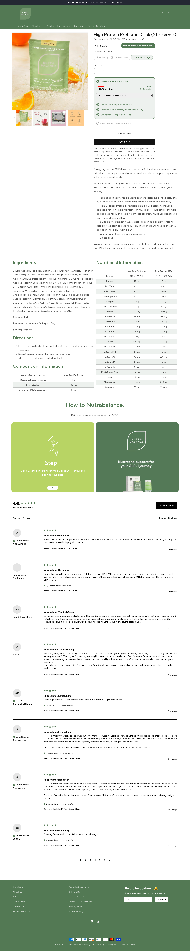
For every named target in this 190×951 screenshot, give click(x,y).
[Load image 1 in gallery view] (24, 118)
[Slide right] (85, 117)
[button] (37, 26)
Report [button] (71, 549)
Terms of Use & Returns (80, 901)
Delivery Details (77, 892)
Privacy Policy (75, 906)
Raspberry (102, 57)
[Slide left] (14, 117)
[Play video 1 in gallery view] (58, 118)
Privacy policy (113, 945)
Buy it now (124, 141)
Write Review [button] (166, 505)
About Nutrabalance (79, 887)
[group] (27, 503)
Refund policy (98, 945)
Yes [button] (65, 549)
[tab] (168, 519)
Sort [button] (15, 518)
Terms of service (128, 945)
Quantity (98, 65)
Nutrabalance (67, 945)
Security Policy (76, 911)
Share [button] (77, 549)
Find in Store (19, 901)
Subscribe (161, 899)
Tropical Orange (141, 57)
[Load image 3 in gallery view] (41, 118)
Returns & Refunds (22, 911)
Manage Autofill (76, 897)
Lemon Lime (121, 57)
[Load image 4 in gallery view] (76, 118)
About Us (17, 892)
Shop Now (18, 887)
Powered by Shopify (82, 945)
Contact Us (18, 906)
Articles (17, 897)
